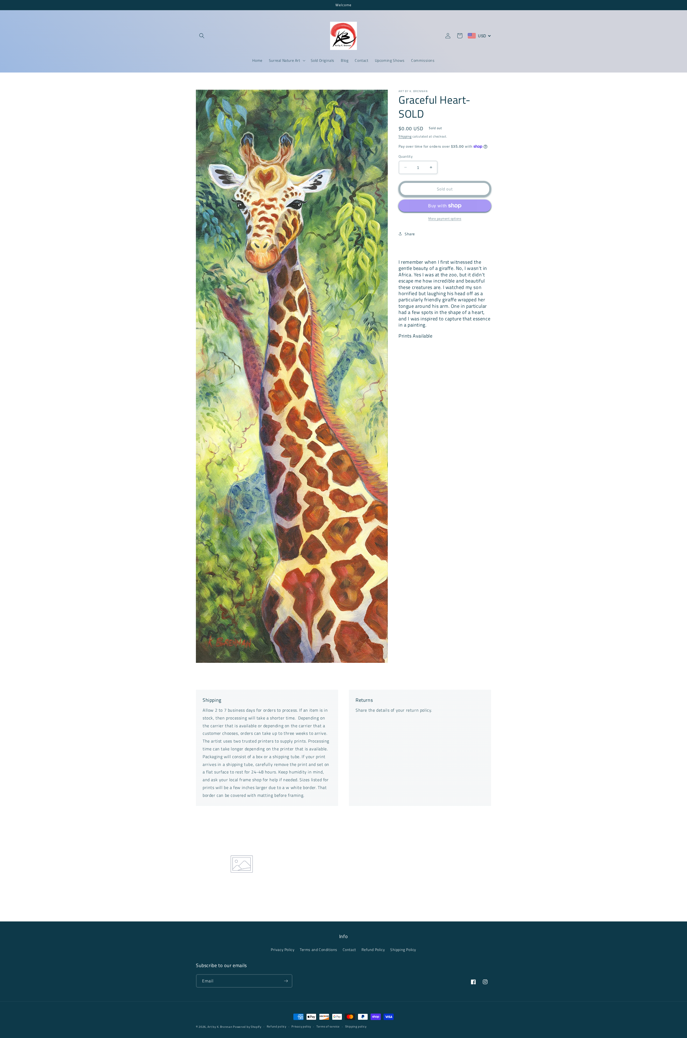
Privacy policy (301, 1026)
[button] (202, 36)
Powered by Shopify (247, 1027)
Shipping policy (356, 1026)
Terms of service (328, 1026)
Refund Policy (373, 949)
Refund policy (276, 1026)
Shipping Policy (403, 949)
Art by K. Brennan (220, 1027)
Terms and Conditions (318, 949)
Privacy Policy (282, 949)
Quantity (405, 156)
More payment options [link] (444, 218)
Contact (349, 949)
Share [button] (410, 233)
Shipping (405, 136)
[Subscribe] (286, 981)
